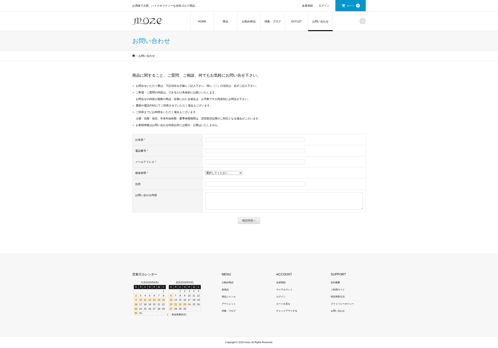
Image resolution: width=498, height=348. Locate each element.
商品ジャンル (229, 296)
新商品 (225, 289)
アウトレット (229, 303)
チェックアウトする (286, 310)
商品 (225, 21)
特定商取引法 (338, 296)
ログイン (324, 5)
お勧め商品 (249, 21)
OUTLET (296, 21)
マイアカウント (284, 289)
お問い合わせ (320, 21)
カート (353, 5)
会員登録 (307, 5)
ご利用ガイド (338, 289)
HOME (202, 21)
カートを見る (283, 303)
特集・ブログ (273, 21)
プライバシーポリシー (342, 303)
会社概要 (335, 282)
